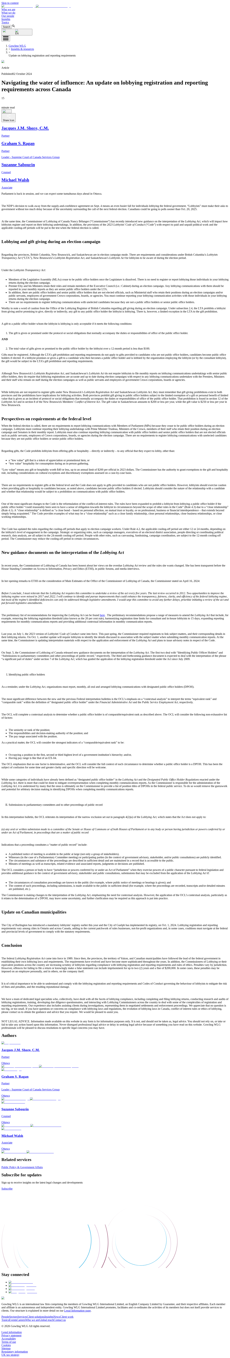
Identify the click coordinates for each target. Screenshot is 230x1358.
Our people (7, 15)
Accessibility (8, 1338)
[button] (36, 6)
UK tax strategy (10, 1354)
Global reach (46, 1319)
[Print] (6, 111)
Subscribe (7, 1188)
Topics (5, 22)
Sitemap (6, 1348)
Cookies (6, 1345)
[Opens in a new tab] (21, 1282)
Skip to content (10, 2)
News (56, 1316)
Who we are (8, 9)
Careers (21, 1319)
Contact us (60, 1319)
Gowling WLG (17, 45)
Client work (66, 1316)
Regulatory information (14, 1351)
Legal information (11, 1332)
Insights (5, 19)
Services (22, 1316)
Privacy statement (11, 1335)
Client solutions (36, 1316)
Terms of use (8, 1341)
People (5, 1316)
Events (13, 1319)
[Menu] (5, 38)
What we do (8, 12)
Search (6, 27)
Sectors (13, 1316)
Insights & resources (22, 49)
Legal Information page (77, 1310)
